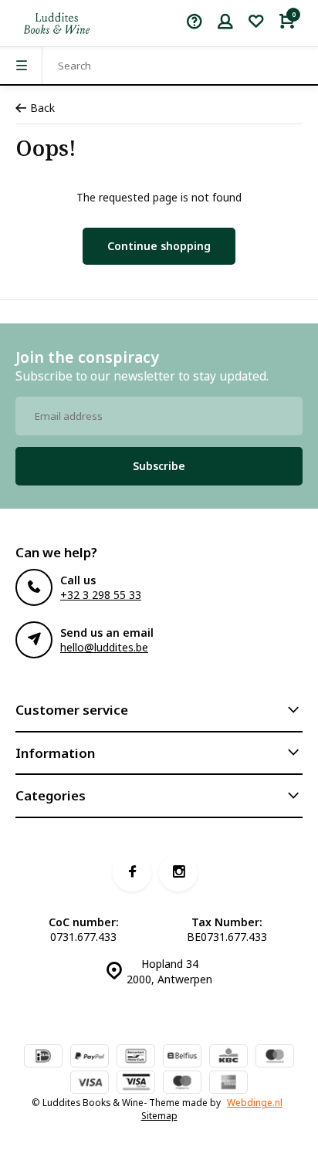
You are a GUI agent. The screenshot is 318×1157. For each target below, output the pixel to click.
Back (42, 107)
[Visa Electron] (136, 1084)
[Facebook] (132, 872)
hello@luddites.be (104, 647)
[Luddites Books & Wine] (56, 23)
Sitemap (159, 1115)
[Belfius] (182, 1057)
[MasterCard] (274, 1057)
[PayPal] (89, 1057)
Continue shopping (159, 246)
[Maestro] (182, 1084)
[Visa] (89, 1084)
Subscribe (159, 465)
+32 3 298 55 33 (100, 594)
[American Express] (228, 1084)
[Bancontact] (136, 1057)
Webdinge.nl (254, 1102)
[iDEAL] (43, 1057)
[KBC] (228, 1057)
